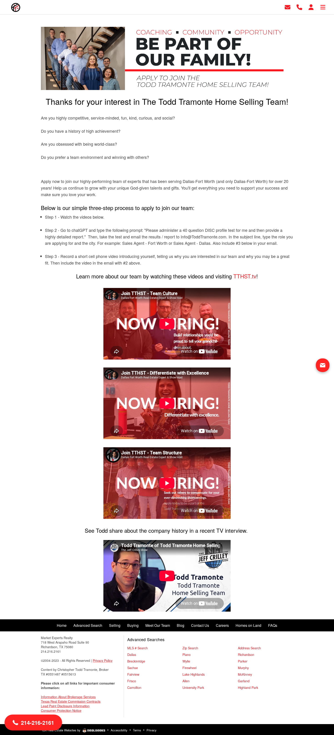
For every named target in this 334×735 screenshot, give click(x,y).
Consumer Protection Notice (61, 710)
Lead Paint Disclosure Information (65, 706)
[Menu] (322, 6)
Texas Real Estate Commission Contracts (70, 701)
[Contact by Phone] (299, 6)
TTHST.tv (244, 276)
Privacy (152, 730)
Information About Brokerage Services (68, 697)
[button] (33, 722)
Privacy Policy (102, 660)
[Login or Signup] (311, 6)
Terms (137, 730)
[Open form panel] (322, 365)
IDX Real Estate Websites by (61, 730)
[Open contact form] (287, 6)
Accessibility (119, 730)
